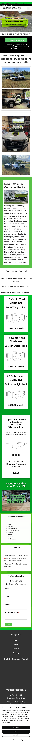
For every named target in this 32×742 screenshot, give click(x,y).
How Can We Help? (15, 613)
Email (10, 605)
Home (16, 641)
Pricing (16, 653)
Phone (10, 596)
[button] (28, 8)
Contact (16, 649)
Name (10, 588)
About (16, 645)
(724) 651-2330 (6, 5)
